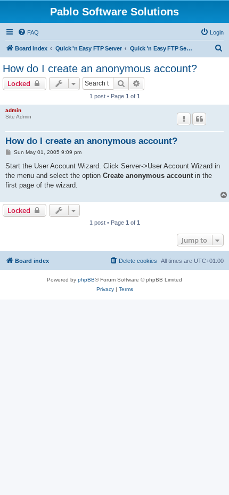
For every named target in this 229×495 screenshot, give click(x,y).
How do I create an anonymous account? (100, 68)
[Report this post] (184, 119)
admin (13, 110)
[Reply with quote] (199, 119)
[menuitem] (28, 32)
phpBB (86, 280)
